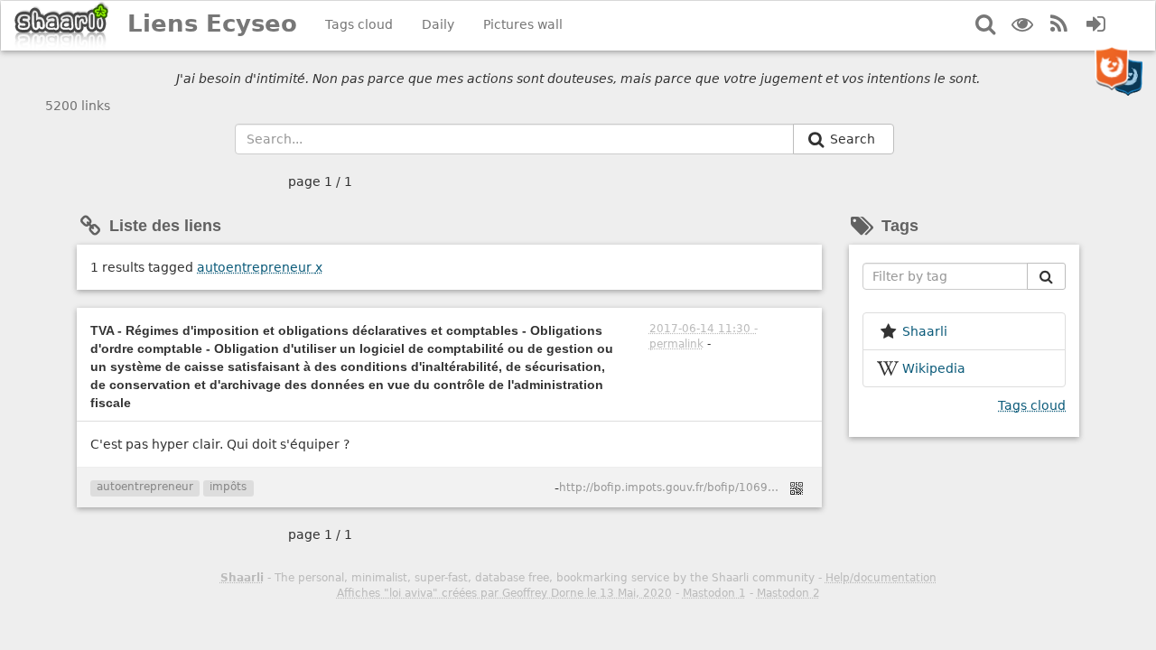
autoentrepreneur (259, 267)
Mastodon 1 (714, 593)
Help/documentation (881, 577)
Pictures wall (523, 24)
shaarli (924, 331)
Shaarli (242, 577)
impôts (228, 486)
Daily (438, 24)
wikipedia (933, 368)
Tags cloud (359, 24)
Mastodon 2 (788, 593)
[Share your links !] (61, 26)
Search (854, 139)
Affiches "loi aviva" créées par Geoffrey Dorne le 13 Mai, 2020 (504, 593)
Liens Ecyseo (212, 23)
